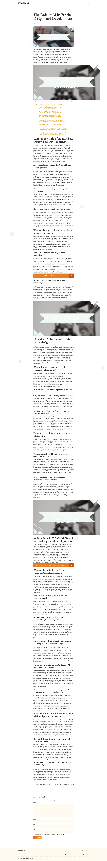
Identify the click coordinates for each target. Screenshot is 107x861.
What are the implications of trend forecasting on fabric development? (51, 117)
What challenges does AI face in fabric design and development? (51, 123)
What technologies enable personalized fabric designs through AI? (51, 120)
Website (34, 829)
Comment (35, 802)
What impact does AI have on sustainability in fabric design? (50, 112)
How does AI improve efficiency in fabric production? (48, 111)
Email (34, 824)
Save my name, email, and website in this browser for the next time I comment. (49, 834)
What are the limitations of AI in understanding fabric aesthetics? (50, 124)
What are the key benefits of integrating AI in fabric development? (50, 109)
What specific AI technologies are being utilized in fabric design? (51, 107)
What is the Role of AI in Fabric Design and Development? (49, 104)
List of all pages (64, 852)
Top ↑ (88, 858)
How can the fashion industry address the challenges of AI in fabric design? (52, 128)
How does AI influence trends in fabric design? (46, 113)
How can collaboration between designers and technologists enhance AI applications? (54, 130)
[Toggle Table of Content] (69, 103)
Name (34, 819)
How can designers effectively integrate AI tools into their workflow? (51, 133)
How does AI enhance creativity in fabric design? (48, 108)
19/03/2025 (36, 23)
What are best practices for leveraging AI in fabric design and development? (52, 132)
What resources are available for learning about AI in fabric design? (51, 134)
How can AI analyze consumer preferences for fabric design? (50, 116)
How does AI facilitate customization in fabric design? (48, 119)
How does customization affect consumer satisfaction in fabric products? (52, 121)
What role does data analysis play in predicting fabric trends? (49, 115)
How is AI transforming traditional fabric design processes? (49, 106)
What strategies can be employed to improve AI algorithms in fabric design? (53, 129)
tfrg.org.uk (23, 3)
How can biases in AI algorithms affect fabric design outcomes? (50, 125)
